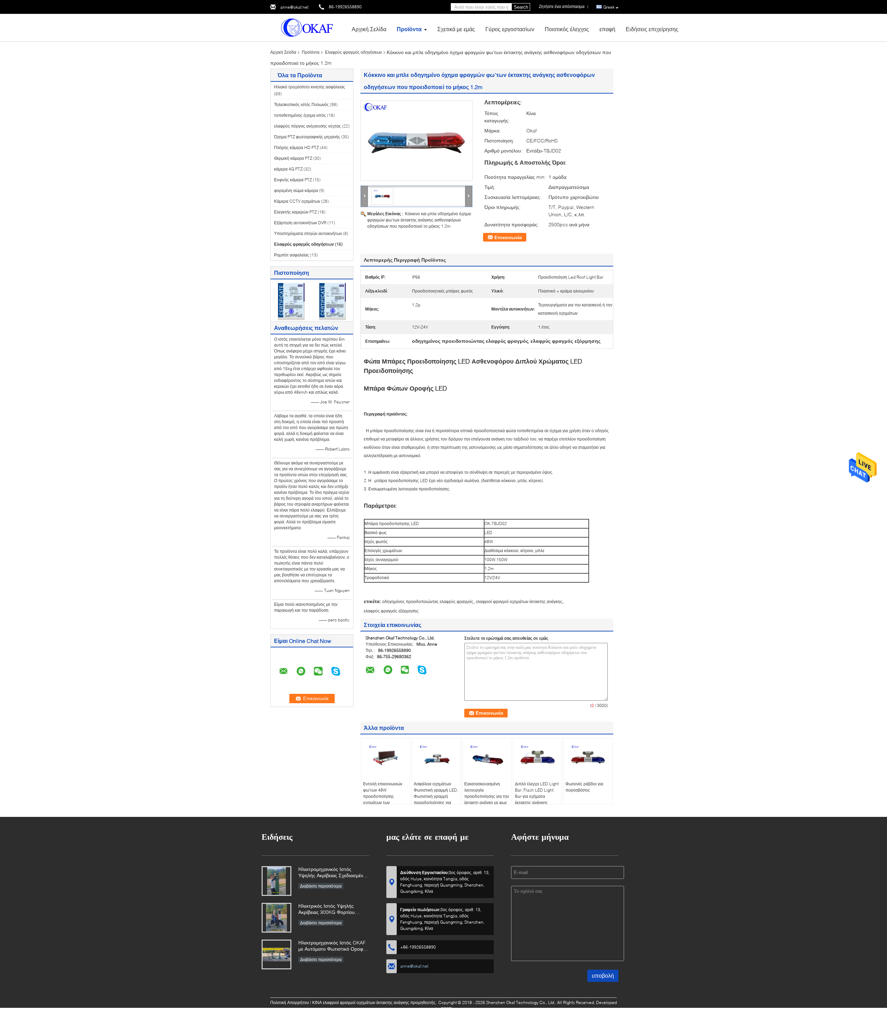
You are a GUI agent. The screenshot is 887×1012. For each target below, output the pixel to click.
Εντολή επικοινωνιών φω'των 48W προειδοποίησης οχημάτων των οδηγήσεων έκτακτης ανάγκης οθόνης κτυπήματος (382, 802)
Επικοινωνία (508, 237)
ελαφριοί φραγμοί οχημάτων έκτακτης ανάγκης (519, 601)
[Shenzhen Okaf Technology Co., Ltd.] (308, 27)
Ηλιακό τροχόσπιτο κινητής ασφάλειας (309, 86)
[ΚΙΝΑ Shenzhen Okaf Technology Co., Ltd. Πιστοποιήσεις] (291, 301)
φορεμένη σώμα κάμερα (296, 190)
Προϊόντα (409, 29)
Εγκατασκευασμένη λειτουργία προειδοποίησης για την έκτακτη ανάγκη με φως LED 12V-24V (486, 796)
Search (521, 7)
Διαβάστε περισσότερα (321, 886)
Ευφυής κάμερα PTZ (293, 179)
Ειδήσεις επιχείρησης (652, 29)
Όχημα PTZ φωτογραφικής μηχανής (307, 136)
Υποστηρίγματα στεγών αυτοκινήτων (308, 233)
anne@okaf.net (294, 7)
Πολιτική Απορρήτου (289, 1002)
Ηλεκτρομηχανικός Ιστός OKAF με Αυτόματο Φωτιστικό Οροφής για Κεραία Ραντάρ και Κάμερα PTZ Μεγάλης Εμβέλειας (333, 946)
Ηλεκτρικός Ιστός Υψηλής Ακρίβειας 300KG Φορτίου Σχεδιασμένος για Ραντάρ (326, 909)
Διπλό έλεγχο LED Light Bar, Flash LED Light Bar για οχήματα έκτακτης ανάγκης (537, 793)
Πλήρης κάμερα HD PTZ (296, 147)
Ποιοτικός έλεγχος (567, 29)
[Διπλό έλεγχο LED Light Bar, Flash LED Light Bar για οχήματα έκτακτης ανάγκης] (537, 757)
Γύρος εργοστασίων (509, 29)
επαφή (607, 29)
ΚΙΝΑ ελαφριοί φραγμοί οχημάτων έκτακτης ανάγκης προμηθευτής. (375, 1002)
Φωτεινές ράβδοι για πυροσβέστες (584, 787)
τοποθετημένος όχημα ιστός (300, 115)
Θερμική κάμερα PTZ (293, 158)
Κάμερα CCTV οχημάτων (297, 201)
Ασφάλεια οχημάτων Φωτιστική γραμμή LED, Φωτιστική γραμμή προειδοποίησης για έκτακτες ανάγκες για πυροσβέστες (436, 799)
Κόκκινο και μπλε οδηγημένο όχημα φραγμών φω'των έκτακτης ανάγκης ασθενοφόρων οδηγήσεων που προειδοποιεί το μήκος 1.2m (419, 220)
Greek (609, 7)
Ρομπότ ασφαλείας (291, 255)
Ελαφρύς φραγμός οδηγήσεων (353, 52)
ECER (446, 1008)
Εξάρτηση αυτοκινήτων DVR (300, 222)
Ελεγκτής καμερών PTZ (295, 212)
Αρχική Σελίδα (369, 29)
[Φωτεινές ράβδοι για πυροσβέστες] (588, 757)
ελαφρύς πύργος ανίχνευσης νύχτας (307, 126)
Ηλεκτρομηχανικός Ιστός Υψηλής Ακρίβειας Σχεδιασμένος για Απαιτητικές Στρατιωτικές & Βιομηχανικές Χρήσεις (333, 873)
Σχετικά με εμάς (456, 29)
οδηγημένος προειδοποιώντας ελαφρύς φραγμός (427, 601)
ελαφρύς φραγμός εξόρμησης (391, 610)
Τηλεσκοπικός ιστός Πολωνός (301, 104)
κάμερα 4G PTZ (288, 169)
